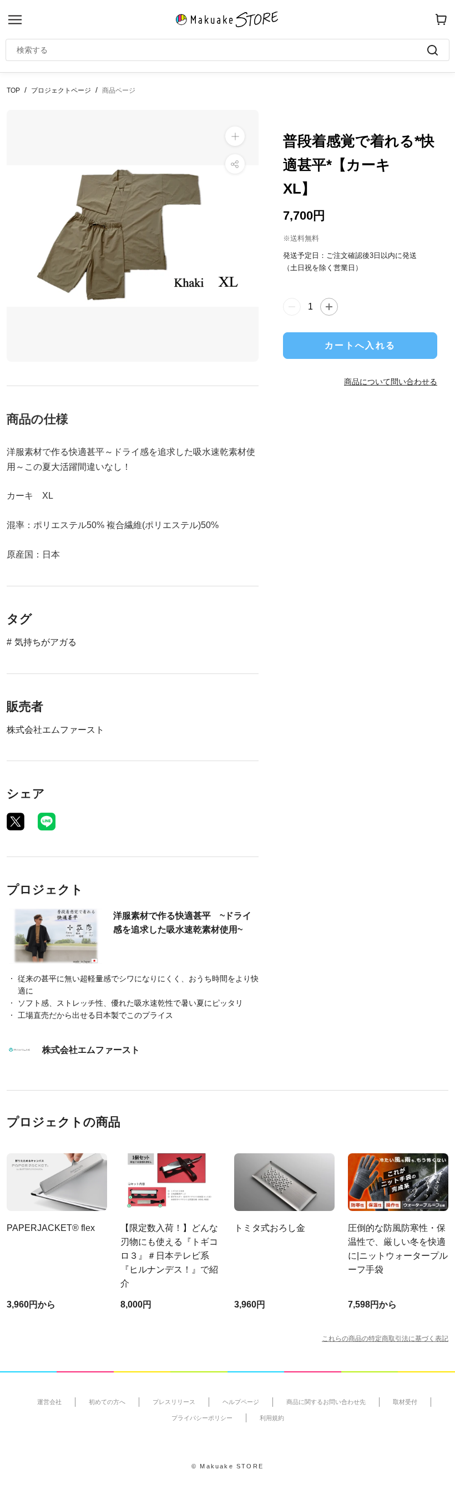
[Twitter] (15, 821)
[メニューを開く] (15, 19)
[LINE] (46, 821)
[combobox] (222, 50)
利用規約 (272, 1418)
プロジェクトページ (61, 90)
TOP (13, 90)
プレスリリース (174, 1401)
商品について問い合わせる (390, 381)
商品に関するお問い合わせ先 (326, 1401)
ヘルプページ (241, 1401)
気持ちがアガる (45, 642)
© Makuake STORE (227, 1466)
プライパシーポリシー (201, 1418)
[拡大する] (235, 136)
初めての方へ (107, 1401)
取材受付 (405, 1401)
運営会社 (49, 1401)
